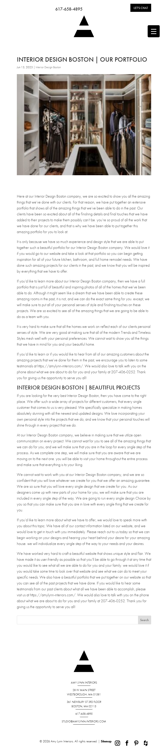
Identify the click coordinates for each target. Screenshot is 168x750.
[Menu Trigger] (154, 31)
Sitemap (106, 741)
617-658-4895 (68, 9)
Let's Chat (141, 8)
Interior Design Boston (48, 67)
